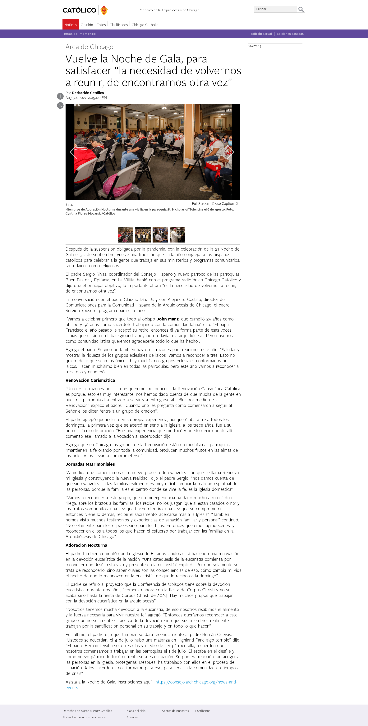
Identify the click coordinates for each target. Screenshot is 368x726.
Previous (73, 152)
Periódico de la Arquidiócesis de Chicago (169, 10)
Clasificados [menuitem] (119, 25)
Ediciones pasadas (290, 34)
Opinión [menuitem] (87, 25)
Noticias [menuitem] (70, 25)
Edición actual (261, 34)
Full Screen (200, 204)
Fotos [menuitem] (101, 25)
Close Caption (225, 204)
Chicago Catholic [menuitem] (145, 25)
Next (230, 152)
